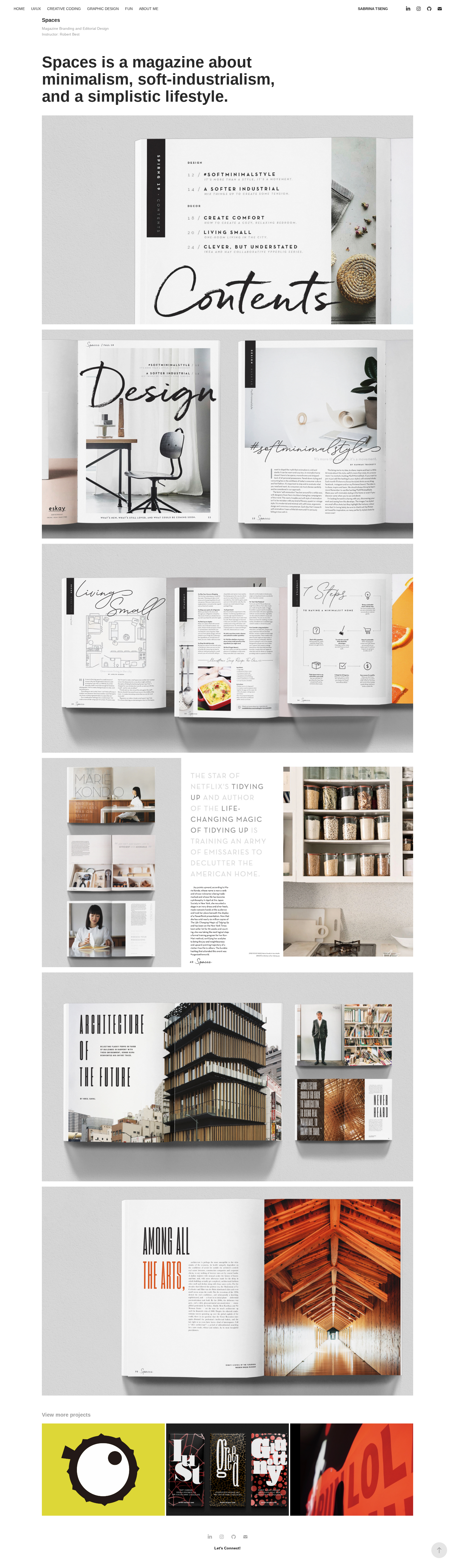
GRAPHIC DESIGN (103, 9)
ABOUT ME (148, 9)
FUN (129, 9)
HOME (19, 9)
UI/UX (36, 9)
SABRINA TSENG (373, 9)
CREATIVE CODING (64, 9)
